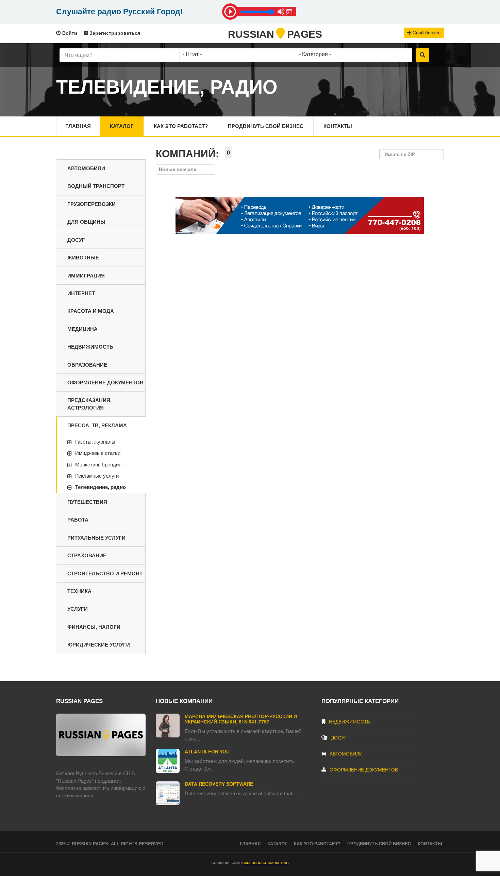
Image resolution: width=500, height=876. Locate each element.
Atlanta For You (207, 751)
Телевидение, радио (100, 487)
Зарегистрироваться (114, 33)
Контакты (337, 126)
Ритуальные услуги (96, 538)
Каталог (122, 126)
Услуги (77, 609)
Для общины (86, 222)
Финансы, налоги (93, 627)
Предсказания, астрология (89, 403)
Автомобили (86, 168)
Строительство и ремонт (105, 573)
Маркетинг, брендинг (99, 464)
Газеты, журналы (95, 442)
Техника (79, 591)
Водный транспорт (95, 186)
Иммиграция (86, 275)
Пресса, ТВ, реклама (97, 425)
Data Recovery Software (219, 783)
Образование (87, 365)
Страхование (86, 555)
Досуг (76, 240)
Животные (83, 257)
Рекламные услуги (97, 476)
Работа (77, 520)
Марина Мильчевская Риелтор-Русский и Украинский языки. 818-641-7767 (241, 718)
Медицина (82, 329)
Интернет (81, 293)
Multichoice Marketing (266, 863)
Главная (78, 126)
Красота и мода (90, 311)
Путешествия (87, 502)
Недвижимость (90, 347)
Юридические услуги (98, 645)
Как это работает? (181, 126)
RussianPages (275, 34)
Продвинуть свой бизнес (265, 126)
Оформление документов (105, 382)
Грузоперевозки (91, 204)
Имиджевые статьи (97, 453)
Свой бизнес (425, 32)
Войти (69, 33)
